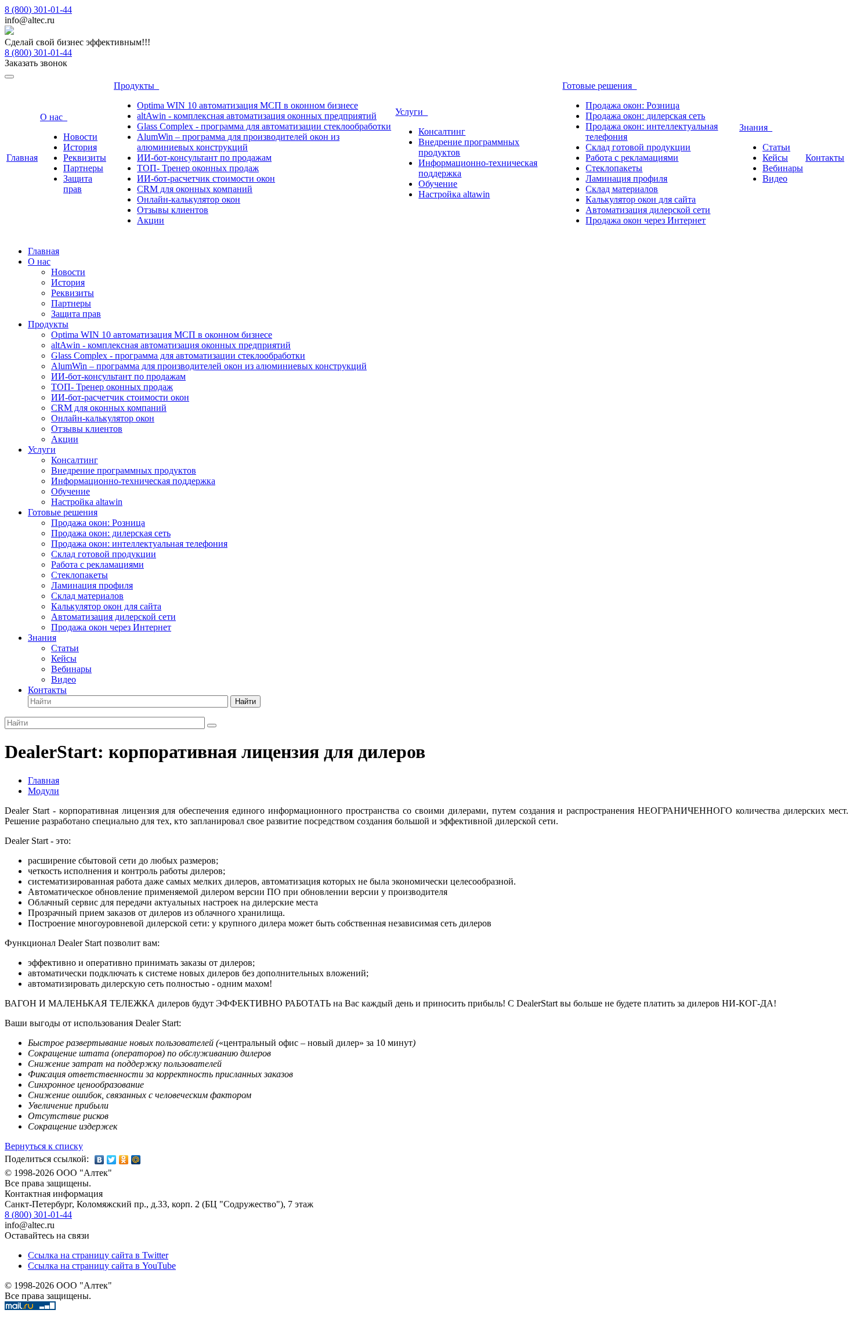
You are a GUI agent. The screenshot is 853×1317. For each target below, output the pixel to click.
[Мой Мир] (136, 1159)
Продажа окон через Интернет (645, 220)
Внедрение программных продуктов (123, 470)
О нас (53, 117)
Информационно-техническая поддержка (133, 481)
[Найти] (211, 725)
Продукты (136, 86)
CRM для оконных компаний (194, 189)
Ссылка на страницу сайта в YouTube (102, 1266)
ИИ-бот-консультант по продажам (204, 158)
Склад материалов (621, 189)
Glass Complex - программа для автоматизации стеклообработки (264, 126)
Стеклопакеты (613, 168)
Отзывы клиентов (172, 210)
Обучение (437, 184)
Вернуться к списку (44, 1146)
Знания (755, 127)
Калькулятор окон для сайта (640, 199)
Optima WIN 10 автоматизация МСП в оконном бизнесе (247, 105)
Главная (22, 158)
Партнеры (83, 168)
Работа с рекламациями (631, 158)
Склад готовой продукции (638, 147)
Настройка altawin (454, 194)
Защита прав (77, 184)
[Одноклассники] (124, 1159)
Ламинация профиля (626, 178)
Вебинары (782, 168)
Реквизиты (84, 158)
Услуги (411, 112)
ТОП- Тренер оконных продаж (198, 168)
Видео (774, 178)
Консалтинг (441, 131)
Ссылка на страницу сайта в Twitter (98, 1255)
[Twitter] (112, 1159)
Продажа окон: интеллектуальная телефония (139, 544)
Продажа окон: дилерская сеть (645, 116)
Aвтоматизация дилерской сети (647, 210)
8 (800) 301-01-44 (38, 10)
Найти (245, 701)
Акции (150, 220)
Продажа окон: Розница (632, 105)
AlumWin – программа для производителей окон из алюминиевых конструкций (238, 142)
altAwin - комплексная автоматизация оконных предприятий (257, 116)
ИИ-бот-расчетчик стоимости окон (206, 178)
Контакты (824, 158)
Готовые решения (599, 86)
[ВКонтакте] (99, 1159)
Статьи (776, 147)
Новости (80, 137)
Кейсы (775, 158)
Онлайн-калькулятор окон (188, 199)
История (80, 147)
